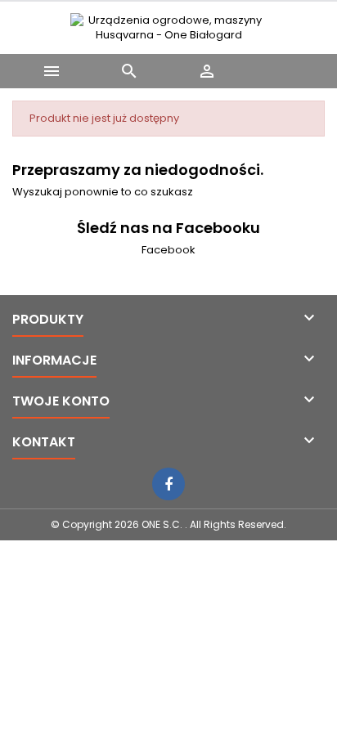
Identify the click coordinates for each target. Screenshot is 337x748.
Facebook (168, 250)
